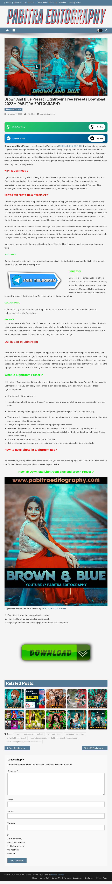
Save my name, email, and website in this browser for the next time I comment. (16, 846)
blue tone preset (54, 734)
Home (8, 3)
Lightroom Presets (13, 109)
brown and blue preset (75, 734)
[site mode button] (100, 30)
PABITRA (31, 114)
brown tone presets (39, 738)
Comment (12, 771)
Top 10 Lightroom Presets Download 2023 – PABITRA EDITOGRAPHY (19, 748)
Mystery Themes (57, 875)
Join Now (100, 127)
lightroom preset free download (64, 738)
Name (10, 799)
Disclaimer (62, 3)
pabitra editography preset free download (24, 742)
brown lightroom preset (16, 738)
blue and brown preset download (29, 734)
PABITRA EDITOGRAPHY (70, 146)
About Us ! (18, 3)
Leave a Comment (47, 114)
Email (10, 811)
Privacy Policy (74, 3)
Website (11, 823)
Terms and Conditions (46, 3)
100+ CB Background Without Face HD (96, 748)
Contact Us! (29, 3)
